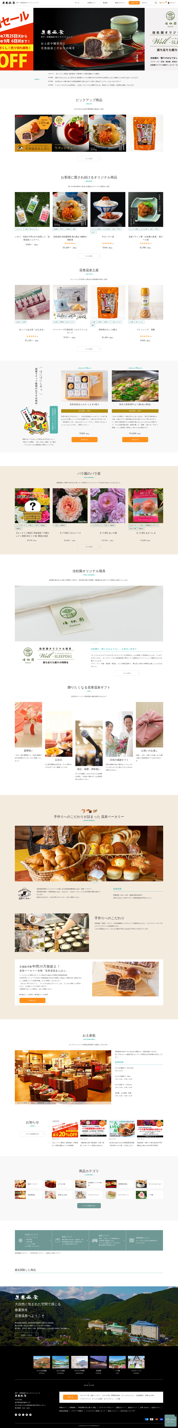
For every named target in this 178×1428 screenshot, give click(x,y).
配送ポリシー (120, 1407)
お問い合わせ (144, 1407)
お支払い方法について (53, 1253)
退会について (112, 1411)
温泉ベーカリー (95, 1395)
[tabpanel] (89, 39)
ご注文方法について (36, 1253)
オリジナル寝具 (97, 1399)
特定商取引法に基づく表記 (87, 1407)
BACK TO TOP (89, 1385)
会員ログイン (155, 1407)
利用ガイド (63, 1407)
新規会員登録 (63, 1411)
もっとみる (89, 158)
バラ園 (118, 1399)
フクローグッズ (85, 1399)
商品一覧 (134, 3)
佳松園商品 (140, 1395)
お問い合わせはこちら (171, 1420)
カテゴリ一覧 (84, 1395)
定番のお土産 (149, 1395)
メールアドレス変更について (95, 1411)
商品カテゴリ (119, 3)
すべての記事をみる (32, 1134)
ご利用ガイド (91, 3)
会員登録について (21, 1253)
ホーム (77, 3)
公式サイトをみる (26, 1335)
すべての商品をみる (89, 1205)
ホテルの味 (106, 1395)
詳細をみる (84, 439)
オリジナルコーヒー (128, 1395)
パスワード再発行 (77, 1411)
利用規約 (72, 1407)
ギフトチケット (109, 1399)
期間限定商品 (115, 1395)
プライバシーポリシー (106, 1407)
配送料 (105, 3)
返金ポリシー (132, 1407)
